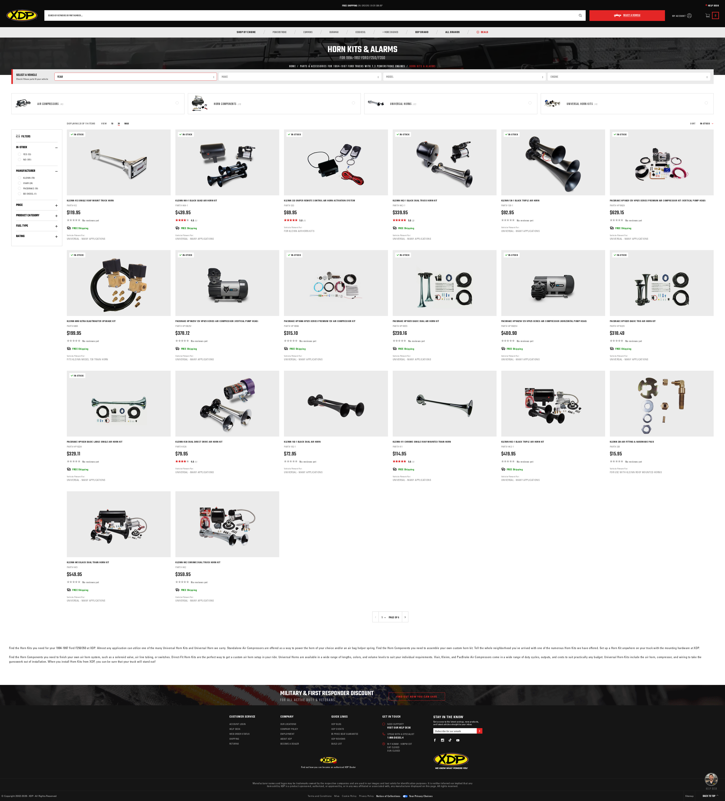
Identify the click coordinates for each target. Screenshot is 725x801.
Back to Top (709, 796)
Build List (336, 743)
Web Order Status (239, 733)
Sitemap (689, 795)
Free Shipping (349, 5)
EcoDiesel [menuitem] (361, 32)
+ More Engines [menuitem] (390, 32)
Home (292, 66)
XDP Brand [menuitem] (422, 32)
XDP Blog (336, 724)
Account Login (237, 724)
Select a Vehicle (631, 15)
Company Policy (289, 728)
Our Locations (288, 724)
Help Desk (713, 5)
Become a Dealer (289, 743)
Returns (234, 743)
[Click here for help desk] (711, 781)
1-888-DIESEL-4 (395, 737)
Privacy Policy (366, 795)
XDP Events (337, 728)
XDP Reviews (338, 738)
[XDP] (22, 15)
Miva (336, 795)
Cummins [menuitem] (307, 32)
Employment (287, 733)
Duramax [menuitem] (334, 32)
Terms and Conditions (320, 795)
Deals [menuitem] (484, 32)
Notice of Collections (388, 796)
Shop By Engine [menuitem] (246, 32)
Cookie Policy (349, 795)
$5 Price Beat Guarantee (344, 733)
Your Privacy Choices (421, 796)
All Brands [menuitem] (452, 32)
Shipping (234, 738)
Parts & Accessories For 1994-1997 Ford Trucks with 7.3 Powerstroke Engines (352, 66)
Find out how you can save (416, 696)
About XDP (286, 738)
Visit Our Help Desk (399, 727)
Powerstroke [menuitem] (280, 32)
